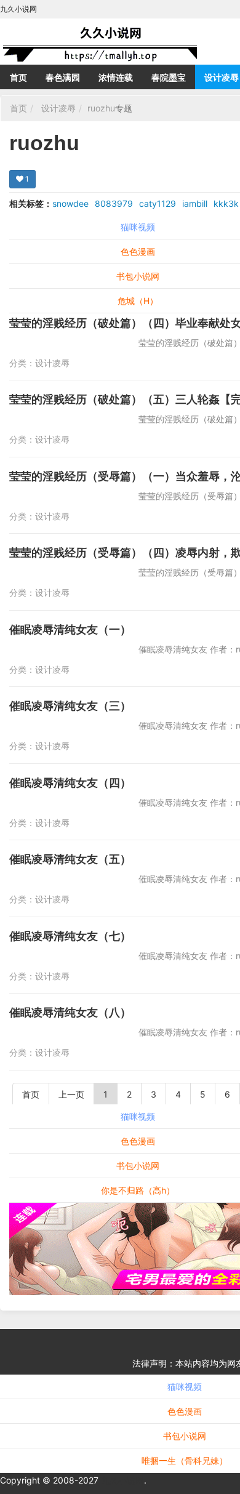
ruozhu (101, 108)
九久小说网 (122, 1480)
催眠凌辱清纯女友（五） (70, 859)
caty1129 (157, 203)
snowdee (70, 203)
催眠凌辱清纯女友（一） (70, 629)
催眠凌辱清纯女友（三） (70, 705)
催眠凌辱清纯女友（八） (70, 1012)
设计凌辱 (58, 108)
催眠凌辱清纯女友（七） (70, 936)
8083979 (114, 203)
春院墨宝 (168, 77)
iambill (194, 203)
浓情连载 (115, 77)
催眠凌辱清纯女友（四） (70, 782)
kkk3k (226, 203)
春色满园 (63, 77)
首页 (18, 77)
